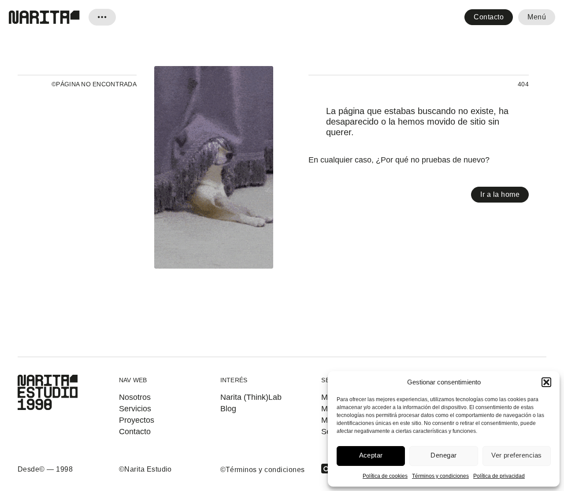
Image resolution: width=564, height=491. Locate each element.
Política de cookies (385, 476)
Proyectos (136, 420)
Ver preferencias (516, 455)
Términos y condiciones (440, 476)
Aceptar (371, 455)
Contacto (489, 17)
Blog (228, 409)
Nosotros (135, 397)
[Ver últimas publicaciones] (102, 17)
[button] (546, 382)
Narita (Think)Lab (251, 397)
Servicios (135, 409)
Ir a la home (499, 194)
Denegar (443, 455)
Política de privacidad (499, 476)
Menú (536, 17)
